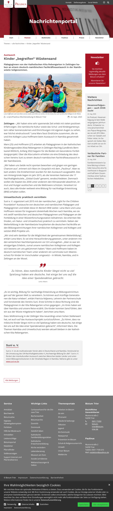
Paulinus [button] (64, 38)
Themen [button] (27, 38)
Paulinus (89, 438)
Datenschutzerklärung (51, 500)
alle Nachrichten (18, 43)
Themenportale (66, 403)
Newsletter (99, 38)
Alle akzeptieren (100, 504)
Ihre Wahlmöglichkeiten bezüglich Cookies (32, 485)
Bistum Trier (92, 403)
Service (8, 403)
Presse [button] (81, 38)
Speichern (83, 504)
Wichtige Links (39, 403)
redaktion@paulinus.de (99, 452)
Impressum (8, 508)
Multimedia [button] (46, 38)
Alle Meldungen (11, 380)
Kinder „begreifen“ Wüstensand (38, 43)
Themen (7, 43)
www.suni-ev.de (12, 361)
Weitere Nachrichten (95, 98)
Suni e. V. (12, 345)
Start (11, 38)
